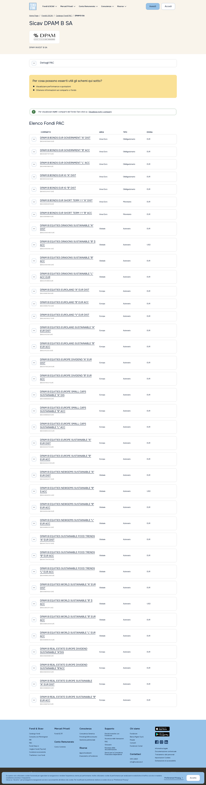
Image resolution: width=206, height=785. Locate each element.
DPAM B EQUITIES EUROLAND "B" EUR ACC (64, 302)
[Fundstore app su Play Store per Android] (166, 734)
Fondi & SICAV (47, 16)
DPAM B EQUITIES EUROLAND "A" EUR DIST (64, 289)
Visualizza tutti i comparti (100, 112)
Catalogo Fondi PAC (64, 16)
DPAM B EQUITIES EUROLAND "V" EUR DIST (64, 314)
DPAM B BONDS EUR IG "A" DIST (58, 175)
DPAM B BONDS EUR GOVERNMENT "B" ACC (65, 150)
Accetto (193, 778)
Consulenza (106, 6)
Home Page (34, 16)
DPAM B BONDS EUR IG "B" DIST (58, 187)
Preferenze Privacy (172, 778)
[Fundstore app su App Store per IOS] (166, 729)
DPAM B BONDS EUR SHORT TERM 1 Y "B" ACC (66, 212)
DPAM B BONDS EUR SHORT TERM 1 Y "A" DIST (66, 200)
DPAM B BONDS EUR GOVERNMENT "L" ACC (65, 162)
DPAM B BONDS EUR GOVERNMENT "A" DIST (65, 137)
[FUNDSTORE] (32, 6)
